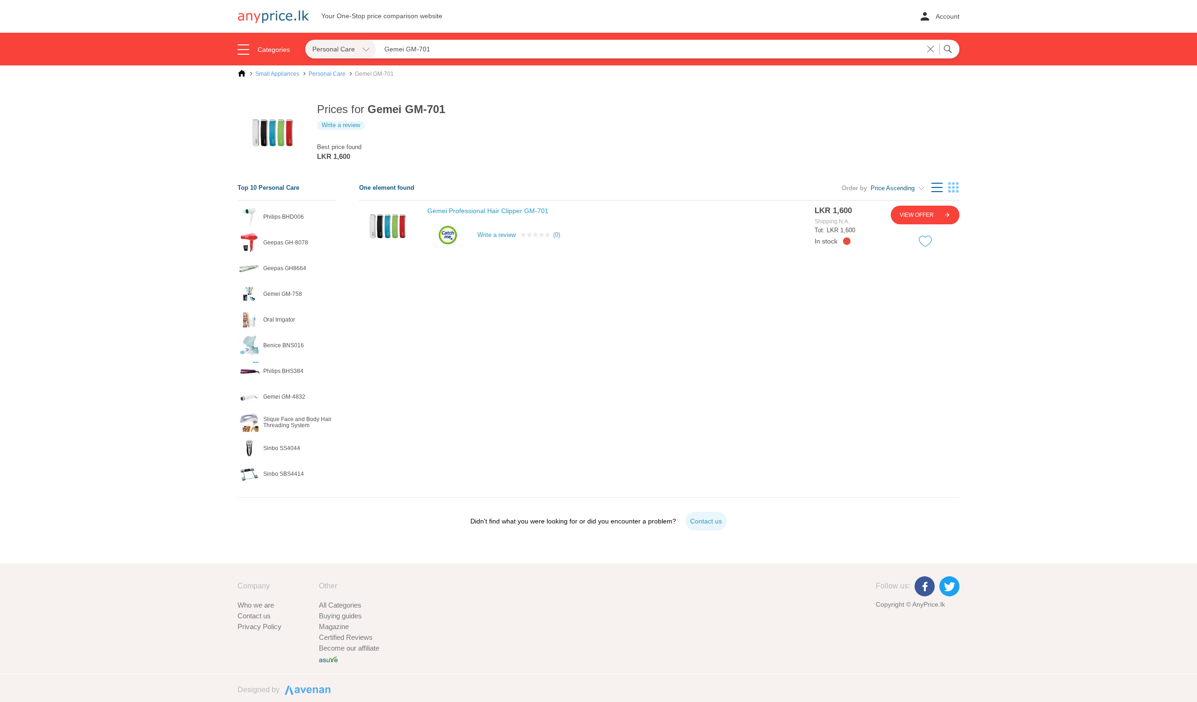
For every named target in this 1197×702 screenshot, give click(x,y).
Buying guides (340, 616)
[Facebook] (925, 586)
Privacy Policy (259, 626)
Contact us (254, 616)
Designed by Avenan (303, 689)
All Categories (340, 605)
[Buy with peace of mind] (328, 658)
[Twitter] (949, 586)
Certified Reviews (346, 637)
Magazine (334, 626)
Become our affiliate (349, 648)
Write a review (341, 125)
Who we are (256, 605)
